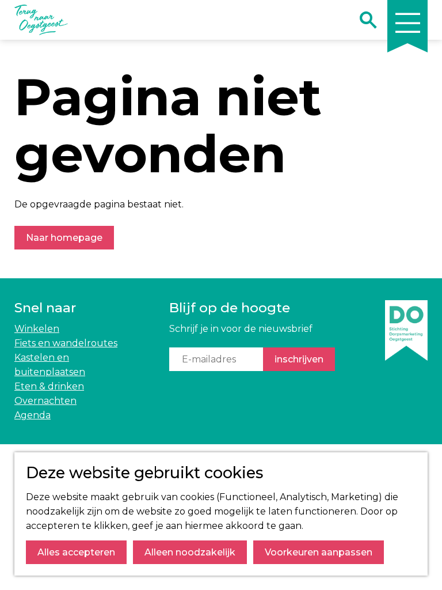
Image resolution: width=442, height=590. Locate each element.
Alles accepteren (76, 552)
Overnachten (45, 400)
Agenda (32, 415)
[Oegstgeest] (406, 361)
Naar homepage (64, 237)
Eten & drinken (49, 386)
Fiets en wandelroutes (65, 343)
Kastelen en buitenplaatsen (49, 364)
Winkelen (36, 328)
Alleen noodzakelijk (189, 552)
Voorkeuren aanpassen (318, 552)
